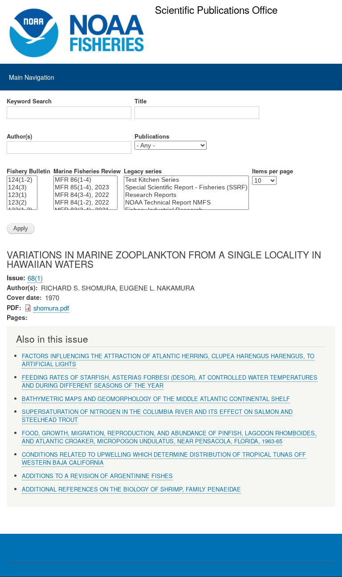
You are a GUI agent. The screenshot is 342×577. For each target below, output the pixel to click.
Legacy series (143, 171)
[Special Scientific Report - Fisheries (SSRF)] (186, 187)
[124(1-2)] (22, 180)
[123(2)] (22, 202)
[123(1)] (22, 195)
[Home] (77, 32)
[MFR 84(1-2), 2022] (85, 202)
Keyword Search (29, 101)
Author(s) (19, 136)
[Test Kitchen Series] (186, 180)
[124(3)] (22, 187)
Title (140, 101)
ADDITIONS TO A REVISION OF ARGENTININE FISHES (97, 475)
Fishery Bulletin (28, 171)
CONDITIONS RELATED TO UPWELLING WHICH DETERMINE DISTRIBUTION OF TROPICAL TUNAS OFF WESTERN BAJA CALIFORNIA (164, 458)
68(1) (35, 277)
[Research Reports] (186, 195)
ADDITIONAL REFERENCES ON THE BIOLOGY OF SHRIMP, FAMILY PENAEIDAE (131, 489)
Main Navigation (31, 77)
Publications (151, 136)
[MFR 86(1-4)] (85, 180)
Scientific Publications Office (216, 9)
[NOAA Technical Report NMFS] (186, 202)
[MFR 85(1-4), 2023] (85, 187)
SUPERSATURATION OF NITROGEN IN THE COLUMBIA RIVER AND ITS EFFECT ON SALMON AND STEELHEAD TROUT (157, 415)
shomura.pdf (51, 307)
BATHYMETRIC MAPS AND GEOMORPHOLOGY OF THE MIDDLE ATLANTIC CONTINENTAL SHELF (156, 398)
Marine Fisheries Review (87, 171)
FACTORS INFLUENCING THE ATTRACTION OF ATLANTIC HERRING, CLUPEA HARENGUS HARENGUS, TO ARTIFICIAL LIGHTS (168, 360)
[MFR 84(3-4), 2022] (85, 195)
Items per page (272, 171)
